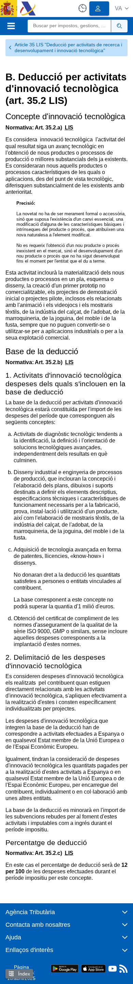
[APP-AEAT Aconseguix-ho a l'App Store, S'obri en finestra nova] (93, 968)
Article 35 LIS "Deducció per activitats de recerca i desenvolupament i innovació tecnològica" (68, 47)
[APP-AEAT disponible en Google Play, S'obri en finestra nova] (64, 968)
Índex (23, 974)
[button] (121, 8)
